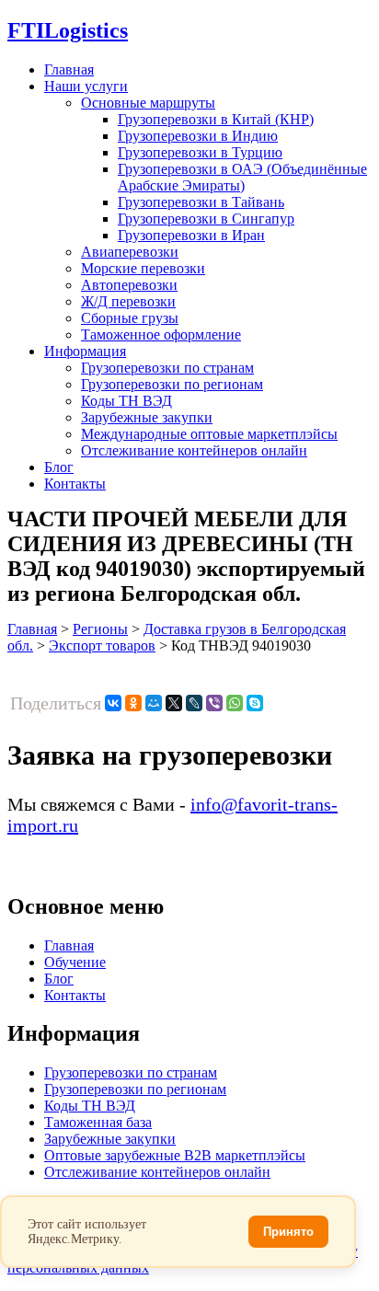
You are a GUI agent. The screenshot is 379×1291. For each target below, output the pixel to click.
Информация (85, 351)
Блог (59, 467)
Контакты (75, 483)
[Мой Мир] (153, 703)
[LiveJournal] (194, 703)
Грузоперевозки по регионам (172, 384)
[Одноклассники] (133, 703)
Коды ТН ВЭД (126, 401)
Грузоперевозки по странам (167, 367)
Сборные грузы (129, 318)
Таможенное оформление (161, 334)
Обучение (75, 962)
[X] (174, 703)
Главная (69, 69)
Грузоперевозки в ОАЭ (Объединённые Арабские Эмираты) (242, 177)
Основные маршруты (148, 102)
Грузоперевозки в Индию (198, 136)
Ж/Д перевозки (128, 301)
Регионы (100, 629)
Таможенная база (98, 1122)
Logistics (67, 30)
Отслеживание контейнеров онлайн (194, 450)
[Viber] (214, 703)
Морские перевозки (143, 268)
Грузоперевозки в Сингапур (206, 218)
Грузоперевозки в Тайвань (201, 202)
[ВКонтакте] (113, 703)
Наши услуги (86, 86)
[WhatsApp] (234, 703)
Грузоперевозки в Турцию (200, 152)
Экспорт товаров (102, 645)
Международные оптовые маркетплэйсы (209, 434)
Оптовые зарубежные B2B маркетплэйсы (174, 1155)
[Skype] (255, 703)
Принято (288, 1232)
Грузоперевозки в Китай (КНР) (216, 119)
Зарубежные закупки (146, 417)
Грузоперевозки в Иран (191, 235)
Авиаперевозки (129, 251)
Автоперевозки (129, 285)
